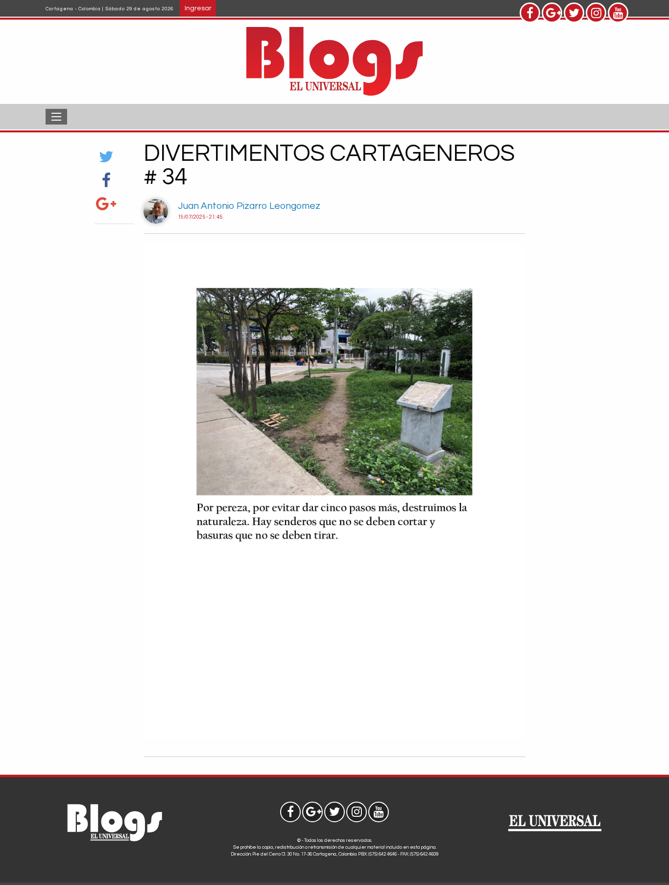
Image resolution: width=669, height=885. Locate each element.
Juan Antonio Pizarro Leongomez (249, 206)
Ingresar (198, 8)
